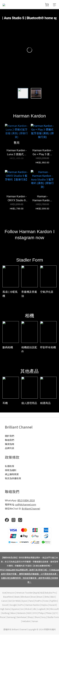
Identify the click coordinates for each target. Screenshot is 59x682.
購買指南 (9, 444)
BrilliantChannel (31, 508)
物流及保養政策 (13, 478)
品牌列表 (9, 448)
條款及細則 (10, 470)
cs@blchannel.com (25, 504)
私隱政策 (9, 466)
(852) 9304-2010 (26, 500)
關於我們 (9, 435)
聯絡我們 (9, 440)
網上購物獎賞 (12, 474)
